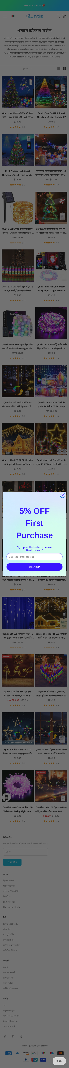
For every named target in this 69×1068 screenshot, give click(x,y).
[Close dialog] (62, 495)
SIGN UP (34, 567)
